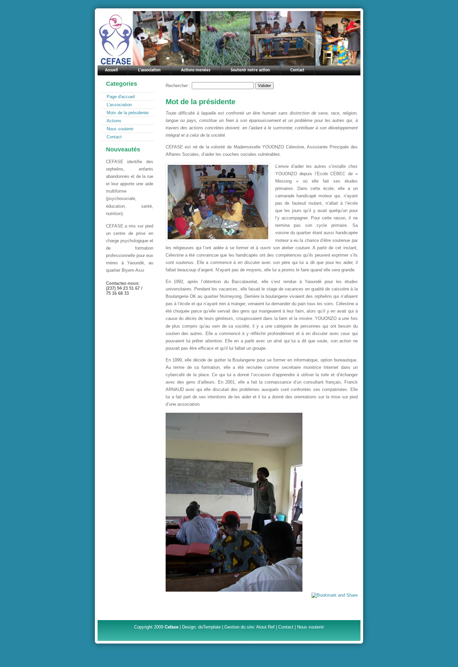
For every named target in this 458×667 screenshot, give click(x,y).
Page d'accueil (121, 96)
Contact (114, 136)
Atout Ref (265, 626)
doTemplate (209, 626)
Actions (114, 120)
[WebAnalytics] (129, 309)
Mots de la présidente (128, 112)
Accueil (111, 70)
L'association (119, 104)
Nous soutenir (120, 128)
